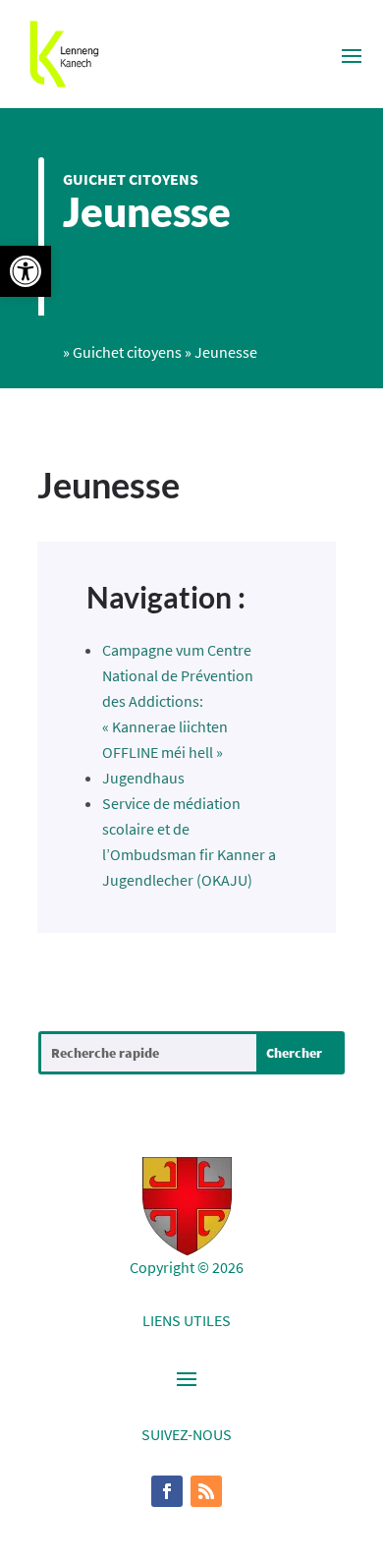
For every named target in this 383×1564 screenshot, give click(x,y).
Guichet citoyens (130, 179)
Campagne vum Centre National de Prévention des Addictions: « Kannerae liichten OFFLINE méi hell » (177, 701)
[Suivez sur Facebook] (167, 1491)
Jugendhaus (143, 777)
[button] (25, 271)
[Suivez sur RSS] (206, 1491)
